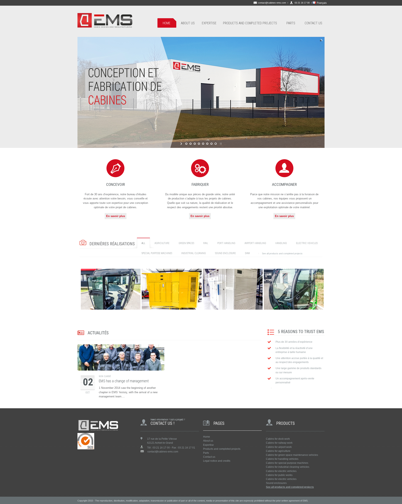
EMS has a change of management (124, 381)
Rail (205, 243)
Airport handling (255, 243)
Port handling (226, 243)
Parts (206, 452)
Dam (247, 253)
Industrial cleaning (193, 253)
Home (206, 436)
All (143, 243)
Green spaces (186, 243)
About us (208, 440)
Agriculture (162, 243)
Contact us (209, 456)
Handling (281, 243)
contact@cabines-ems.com (272, 2)
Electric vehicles (307, 243)
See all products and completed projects (282, 253)
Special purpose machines (157, 253)
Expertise (208, 444)
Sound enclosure (225, 253)
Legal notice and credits (216, 460)
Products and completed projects (221, 448)
